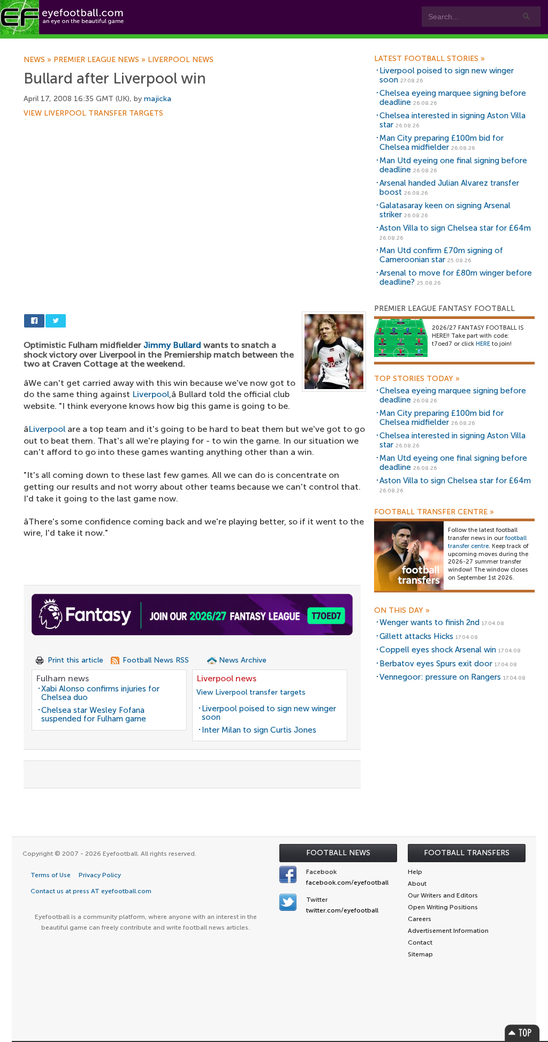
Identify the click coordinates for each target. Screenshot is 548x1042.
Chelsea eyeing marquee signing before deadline (452, 97)
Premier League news (101, 60)
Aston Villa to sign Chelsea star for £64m (455, 228)
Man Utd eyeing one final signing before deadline (453, 165)
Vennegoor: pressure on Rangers (440, 677)
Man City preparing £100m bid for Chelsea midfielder (441, 142)
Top (522, 1032)
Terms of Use (51, 875)
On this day (402, 610)
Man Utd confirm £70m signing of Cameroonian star (441, 255)
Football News (338, 852)
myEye (271, 43)
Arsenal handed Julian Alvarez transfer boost (449, 187)
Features (155, 43)
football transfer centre (487, 542)
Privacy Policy (100, 875)
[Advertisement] (195, 196)
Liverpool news (181, 60)
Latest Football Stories (429, 59)
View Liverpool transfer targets (93, 113)
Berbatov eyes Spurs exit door (435, 663)
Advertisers (398, 43)
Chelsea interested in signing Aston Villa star (452, 120)
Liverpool (150, 394)
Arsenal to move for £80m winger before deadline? (455, 277)
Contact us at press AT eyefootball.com (91, 891)
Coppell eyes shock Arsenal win (437, 650)
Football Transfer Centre (434, 512)
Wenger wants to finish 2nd (429, 622)
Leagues (214, 43)
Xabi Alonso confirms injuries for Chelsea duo (100, 693)
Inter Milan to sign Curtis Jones (259, 730)
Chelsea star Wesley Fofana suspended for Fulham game (93, 714)
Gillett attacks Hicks (416, 636)
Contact (334, 43)
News (39, 60)
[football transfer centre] (409, 555)
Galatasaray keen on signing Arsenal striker (445, 210)
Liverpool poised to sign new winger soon (269, 713)
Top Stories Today (417, 379)
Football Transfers (466, 852)
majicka (157, 98)
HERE (483, 343)
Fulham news (62, 678)
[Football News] (62, 17)
